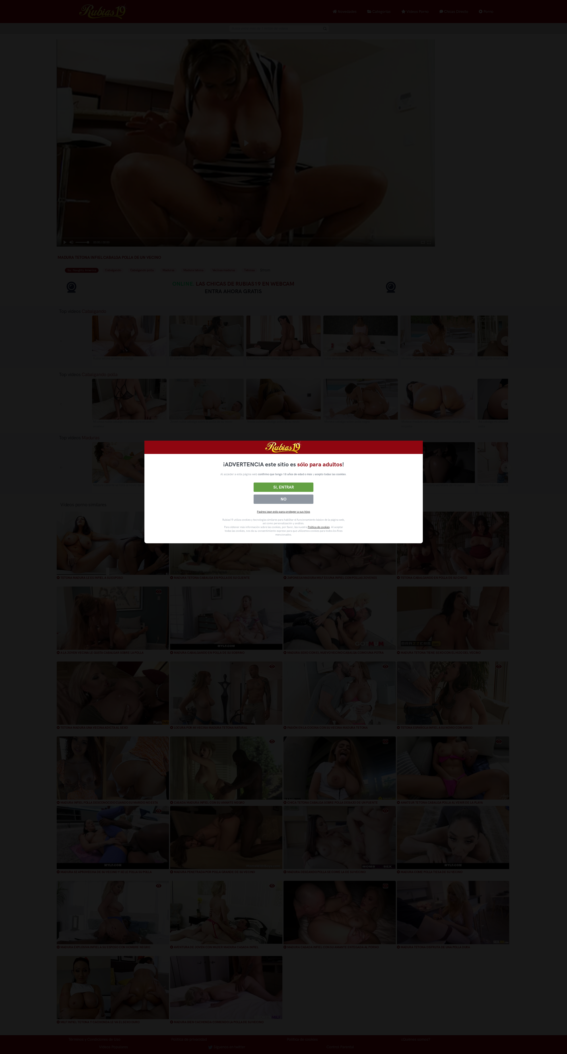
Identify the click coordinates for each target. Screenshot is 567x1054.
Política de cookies (319, 527)
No (283, 499)
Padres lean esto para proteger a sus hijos (283, 511)
